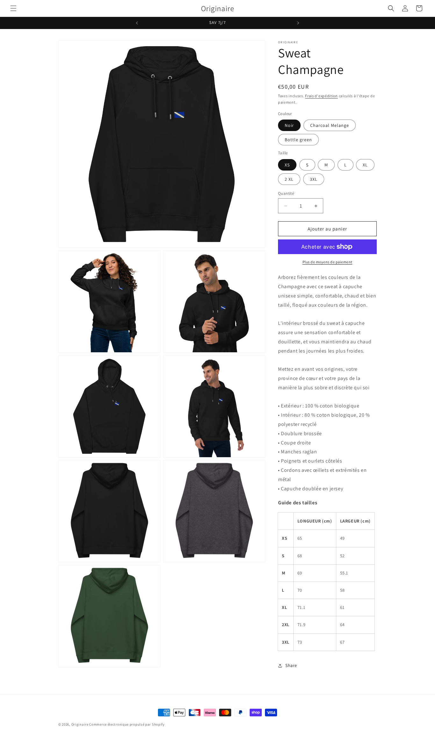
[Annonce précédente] (137, 23)
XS (287, 165)
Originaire (80, 724)
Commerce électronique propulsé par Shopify (126, 724)
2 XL (289, 179)
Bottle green (298, 140)
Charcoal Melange (329, 125)
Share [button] (291, 665)
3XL (313, 179)
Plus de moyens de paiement (328, 262)
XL (365, 165)
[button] (13, 8)
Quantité (286, 193)
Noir (289, 125)
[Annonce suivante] (298, 23)
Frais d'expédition (321, 95)
